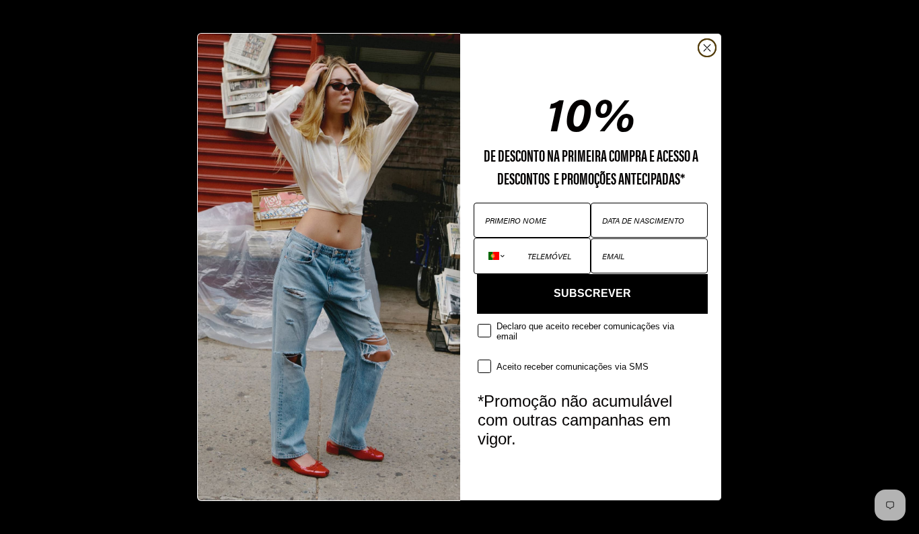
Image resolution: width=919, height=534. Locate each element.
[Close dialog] (707, 48)
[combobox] (497, 255)
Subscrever (592, 293)
